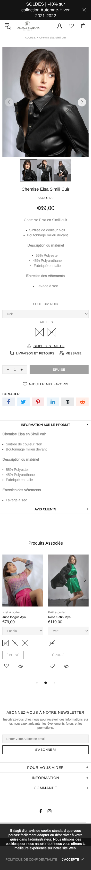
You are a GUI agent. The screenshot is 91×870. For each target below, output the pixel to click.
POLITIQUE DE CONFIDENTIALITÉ (31, 859)
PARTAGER (10, 394)
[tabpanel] (23, 617)
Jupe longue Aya (14, 617)
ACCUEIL (30, 37)
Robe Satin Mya (59, 617)
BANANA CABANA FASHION (28, 25)
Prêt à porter (11, 612)
